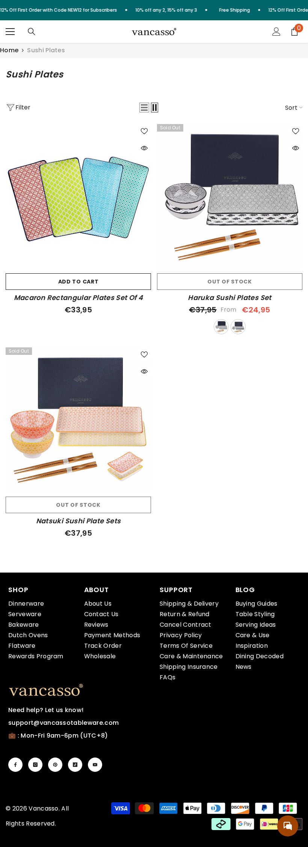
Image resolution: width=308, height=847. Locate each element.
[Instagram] (35, 765)
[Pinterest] (55, 765)
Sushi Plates (46, 50)
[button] (144, 107)
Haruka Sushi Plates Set (229, 298)
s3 (221, 326)
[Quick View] (144, 148)
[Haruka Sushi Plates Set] (229, 197)
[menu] (10, 31)
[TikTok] (75, 765)
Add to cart (78, 281)
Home (9, 50)
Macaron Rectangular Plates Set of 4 (78, 298)
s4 (238, 326)
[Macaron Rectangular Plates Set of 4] (78, 197)
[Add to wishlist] (144, 131)
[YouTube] (95, 765)
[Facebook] (15, 765)
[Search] (31, 31)
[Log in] (276, 31)
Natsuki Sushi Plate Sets (78, 521)
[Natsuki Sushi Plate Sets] (78, 420)
